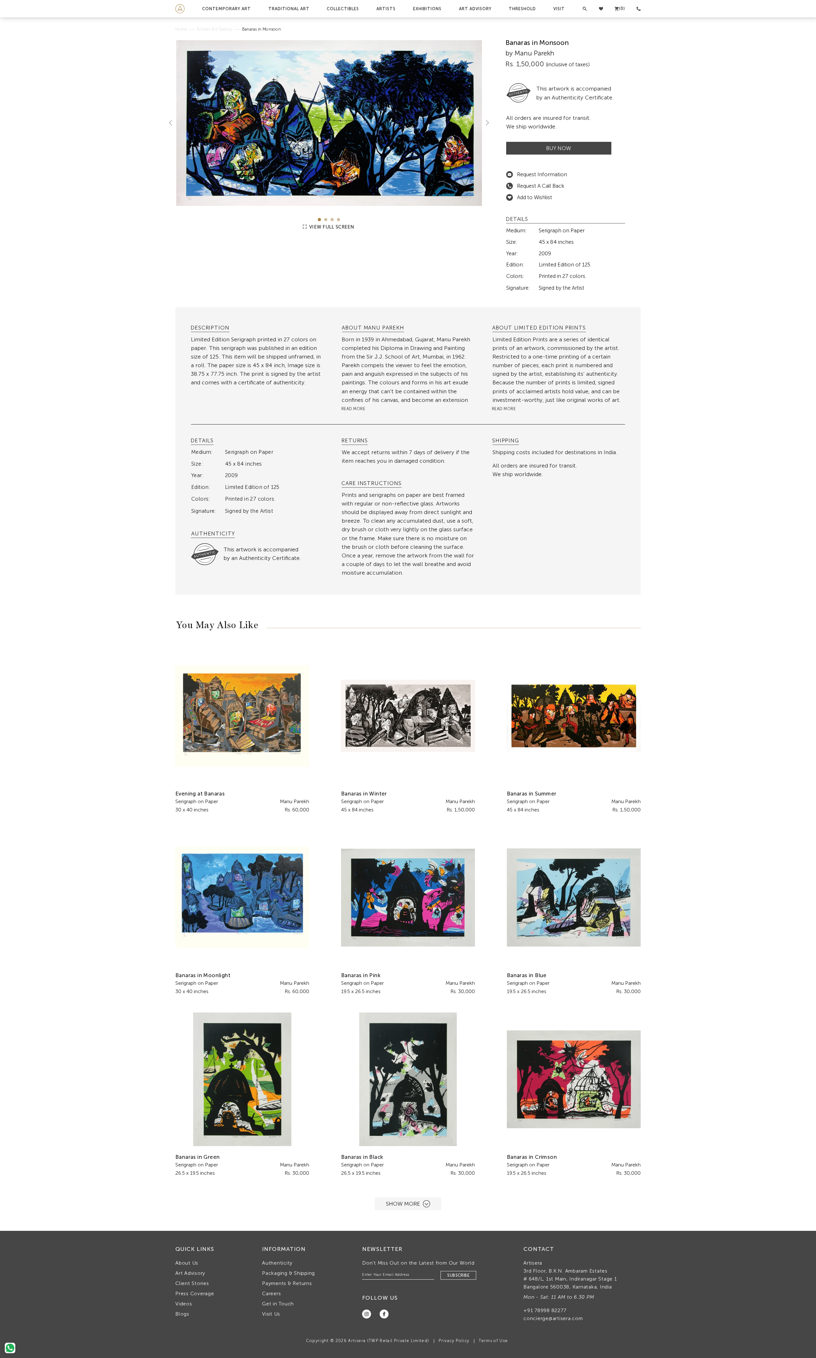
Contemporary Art (226, 8)
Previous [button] (173, 122)
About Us (186, 1263)
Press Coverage (194, 1293)
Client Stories (192, 1283)
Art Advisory (475, 8)
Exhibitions (427, 8)
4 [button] (338, 219)
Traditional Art (289, 8)
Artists (386, 8)
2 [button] (325, 219)
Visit (559, 8)
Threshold (522, 8)
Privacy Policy (454, 1340)
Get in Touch (278, 1304)
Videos (183, 1304)
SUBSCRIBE (458, 1275)
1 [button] (319, 219)
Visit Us (271, 1314)
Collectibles (343, 8)
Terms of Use (493, 1340)
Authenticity (277, 1263)
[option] (329, 123)
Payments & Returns (287, 1283)
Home (181, 29)
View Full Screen (331, 227)
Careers (271, 1293)
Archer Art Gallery (214, 29)
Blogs (182, 1314)
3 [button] (332, 219)
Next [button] (485, 122)
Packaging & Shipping (288, 1273)
